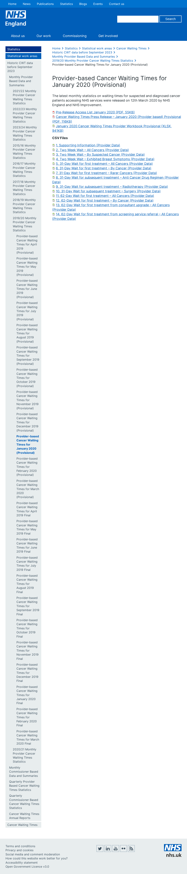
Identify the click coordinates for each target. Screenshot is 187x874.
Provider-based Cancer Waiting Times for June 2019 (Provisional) (27, 289)
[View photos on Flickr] (123, 851)
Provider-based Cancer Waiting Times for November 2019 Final (27, 650)
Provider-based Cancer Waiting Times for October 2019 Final (27, 628)
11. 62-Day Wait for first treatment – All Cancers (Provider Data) (105, 196)
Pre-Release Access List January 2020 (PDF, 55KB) (95, 112)
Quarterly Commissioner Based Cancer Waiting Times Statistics (24, 802)
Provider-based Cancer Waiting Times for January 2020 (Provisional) (27, 444)
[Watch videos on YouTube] (115, 851)
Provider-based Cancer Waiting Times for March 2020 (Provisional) (27, 489)
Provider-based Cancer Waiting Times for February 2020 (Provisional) (27, 467)
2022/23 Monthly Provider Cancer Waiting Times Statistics (25, 115)
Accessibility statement (21, 862)
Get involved (108, 36)
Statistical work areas (22, 56)
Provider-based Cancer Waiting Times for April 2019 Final (27, 509)
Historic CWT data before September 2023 (20, 67)
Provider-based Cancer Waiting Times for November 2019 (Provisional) (27, 400)
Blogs (83, 4)
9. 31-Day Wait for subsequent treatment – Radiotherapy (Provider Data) (112, 187)
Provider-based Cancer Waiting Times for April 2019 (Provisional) (27, 244)
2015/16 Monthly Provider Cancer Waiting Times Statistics (24, 152)
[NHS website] (173, 856)
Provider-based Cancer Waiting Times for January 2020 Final (27, 695)
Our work (44, 36)
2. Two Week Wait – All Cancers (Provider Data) (92, 150)
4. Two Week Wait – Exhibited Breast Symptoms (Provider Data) (105, 159)
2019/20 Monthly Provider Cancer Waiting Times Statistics (24, 224)
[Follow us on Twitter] (99, 851)
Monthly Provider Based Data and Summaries (21, 81)
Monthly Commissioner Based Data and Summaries (23, 772)
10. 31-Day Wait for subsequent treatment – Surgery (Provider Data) (108, 191)
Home (12, 4)
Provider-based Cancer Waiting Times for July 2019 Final (27, 564)
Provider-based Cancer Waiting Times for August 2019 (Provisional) (27, 333)
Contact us (116, 4)
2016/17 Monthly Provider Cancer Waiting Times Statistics (24, 170)
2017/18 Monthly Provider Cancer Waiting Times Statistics (24, 188)
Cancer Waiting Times (22, 825)
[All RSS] (131, 851)
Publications (45, 4)
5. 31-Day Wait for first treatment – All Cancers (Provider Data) (104, 164)
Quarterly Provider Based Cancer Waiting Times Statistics (24, 786)
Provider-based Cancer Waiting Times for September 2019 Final (27, 606)
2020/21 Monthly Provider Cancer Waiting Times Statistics (24, 755)
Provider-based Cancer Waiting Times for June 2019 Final (27, 545)
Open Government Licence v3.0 (27, 866)
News (26, 4)
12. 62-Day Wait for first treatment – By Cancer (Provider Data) (105, 200)
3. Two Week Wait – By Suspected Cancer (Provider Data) (100, 154)
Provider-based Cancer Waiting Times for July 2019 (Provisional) (27, 311)
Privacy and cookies (19, 850)
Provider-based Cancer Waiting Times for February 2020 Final (27, 717)
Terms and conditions (20, 846)
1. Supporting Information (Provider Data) (88, 145)
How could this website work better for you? (36, 858)
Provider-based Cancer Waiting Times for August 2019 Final (27, 584)
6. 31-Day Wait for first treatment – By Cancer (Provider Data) (103, 168)
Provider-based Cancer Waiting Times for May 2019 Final (27, 527)
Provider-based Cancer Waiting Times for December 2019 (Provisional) (27, 422)
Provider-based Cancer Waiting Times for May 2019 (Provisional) (27, 267)
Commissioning (75, 36)
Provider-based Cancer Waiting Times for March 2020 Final (27, 737)
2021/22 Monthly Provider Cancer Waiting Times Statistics (24, 97)
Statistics (66, 4)
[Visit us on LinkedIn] (107, 851)
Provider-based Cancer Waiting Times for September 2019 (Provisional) (27, 355)
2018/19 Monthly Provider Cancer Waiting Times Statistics (24, 206)
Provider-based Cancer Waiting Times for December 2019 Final (27, 673)
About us (18, 36)
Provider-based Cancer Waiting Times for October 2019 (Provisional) (27, 378)
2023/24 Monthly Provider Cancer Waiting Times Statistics (25, 133)
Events (98, 4)
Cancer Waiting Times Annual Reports (24, 816)
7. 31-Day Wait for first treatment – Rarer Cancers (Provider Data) (106, 173)
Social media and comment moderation (32, 854)
